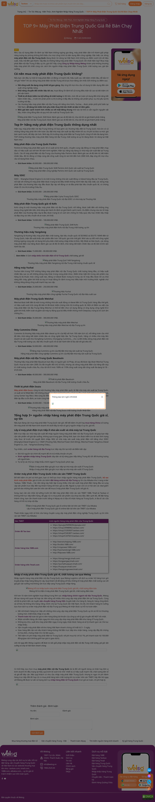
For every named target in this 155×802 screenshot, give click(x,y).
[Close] (102, 397)
